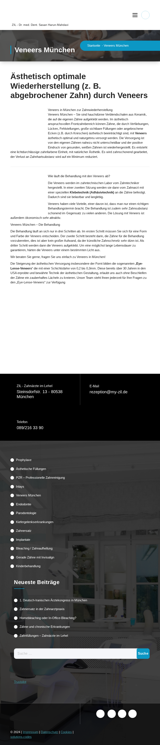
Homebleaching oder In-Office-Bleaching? (48, 618)
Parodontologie (26, 513)
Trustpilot (20, 682)
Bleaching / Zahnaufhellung (34, 548)
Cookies (66, 732)
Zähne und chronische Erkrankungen (45, 626)
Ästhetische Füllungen (31, 469)
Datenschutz (49, 732)
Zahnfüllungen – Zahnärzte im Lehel (44, 635)
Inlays (20, 486)
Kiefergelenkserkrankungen (34, 522)
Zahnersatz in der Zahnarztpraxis (42, 609)
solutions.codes (21, 737)
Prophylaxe (23, 460)
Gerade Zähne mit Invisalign (35, 557)
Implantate (23, 539)
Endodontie (23, 504)
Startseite (93, 45)
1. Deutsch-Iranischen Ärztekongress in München (53, 600)
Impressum (30, 732)
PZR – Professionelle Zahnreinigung (40, 477)
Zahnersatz (23, 530)
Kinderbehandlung (28, 566)
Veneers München (28, 495)
